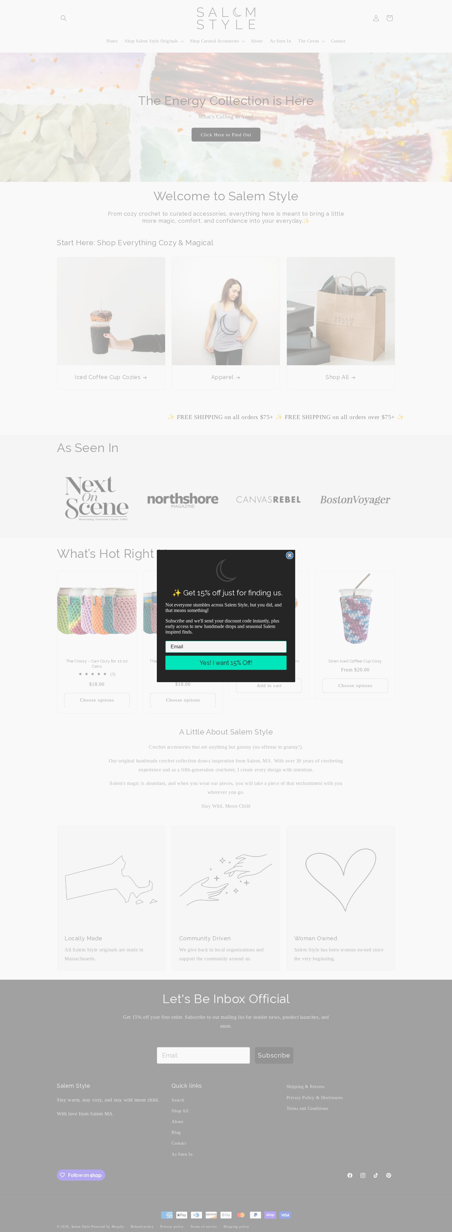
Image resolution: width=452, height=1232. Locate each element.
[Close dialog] (290, 555)
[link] (226, 570)
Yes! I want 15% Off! (226, 662)
